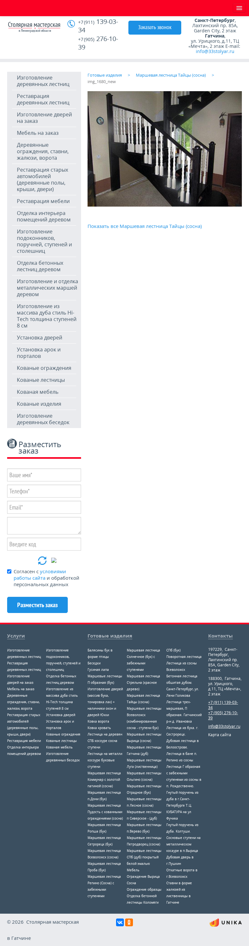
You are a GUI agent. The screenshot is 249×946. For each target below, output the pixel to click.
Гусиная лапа (98, 669)
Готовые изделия (110, 635)
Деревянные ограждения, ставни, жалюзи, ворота (43, 151)
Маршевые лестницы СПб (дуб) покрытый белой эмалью (144, 857)
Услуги (16, 635)
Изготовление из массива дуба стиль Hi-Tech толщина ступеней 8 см (47, 316)
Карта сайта (219, 734)
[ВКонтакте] (120, 922)
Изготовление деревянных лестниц (43, 81)
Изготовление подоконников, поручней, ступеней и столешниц (44, 241)
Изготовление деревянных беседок (43, 419)
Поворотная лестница (184, 656)
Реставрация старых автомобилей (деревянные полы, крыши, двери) (42, 179)
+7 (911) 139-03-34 (223, 705)
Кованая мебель (37, 391)
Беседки (94, 663)
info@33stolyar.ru (215, 51)
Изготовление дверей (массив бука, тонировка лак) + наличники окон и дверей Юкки (105, 702)
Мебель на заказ (38, 132)
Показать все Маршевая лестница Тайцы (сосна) (145, 226)
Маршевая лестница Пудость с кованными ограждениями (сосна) (105, 812)
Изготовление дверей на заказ (44, 117)
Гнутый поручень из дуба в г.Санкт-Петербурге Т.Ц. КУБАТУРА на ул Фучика (182, 805)
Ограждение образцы (144, 889)
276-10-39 (98, 43)
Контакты (220, 635)
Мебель (133, 870)
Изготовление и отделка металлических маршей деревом (47, 288)
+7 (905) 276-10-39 (223, 715)
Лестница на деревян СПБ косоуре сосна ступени (105, 740)
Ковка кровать (99, 728)
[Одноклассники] (129, 922)
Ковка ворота (98, 721)
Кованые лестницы (41, 379)
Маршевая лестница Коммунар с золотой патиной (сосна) (104, 779)
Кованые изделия (39, 403)
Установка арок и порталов (39, 353)
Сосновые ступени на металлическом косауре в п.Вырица (183, 844)
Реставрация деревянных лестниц (43, 99)
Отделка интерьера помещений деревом (44, 216)
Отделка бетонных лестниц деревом (40, 266)
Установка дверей (39, 337)
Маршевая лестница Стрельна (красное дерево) (143, 682)
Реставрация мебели (43, 201)
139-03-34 (98, 26)
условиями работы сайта (40, 574)
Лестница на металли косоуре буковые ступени (105, 760)
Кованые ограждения (44, 367)
